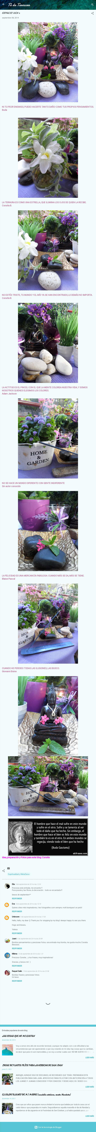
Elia (13, 884)
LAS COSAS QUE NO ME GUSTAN (18, 1036)
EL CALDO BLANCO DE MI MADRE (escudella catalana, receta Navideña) (36, 1094)
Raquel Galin (17, 971)
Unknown (16, 917)
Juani (14, 938)
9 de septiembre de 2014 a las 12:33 (28, 884)
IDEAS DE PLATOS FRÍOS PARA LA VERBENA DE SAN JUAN (32, 1065)
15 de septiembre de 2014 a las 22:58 (36, 971)
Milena (14, 954)
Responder (17, 899)
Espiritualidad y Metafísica (18, 874)
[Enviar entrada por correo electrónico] (8, 869)
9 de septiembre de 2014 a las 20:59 (29, 939)
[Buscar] (92, 5)
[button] (92, 14)
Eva (13, 904)
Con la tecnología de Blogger (50, 1127)
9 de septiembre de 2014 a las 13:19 (28, 904)
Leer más (90, 1057)
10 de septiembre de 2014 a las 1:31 (30, 954)
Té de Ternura (19, 5)
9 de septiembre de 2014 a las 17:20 (33, 917)
